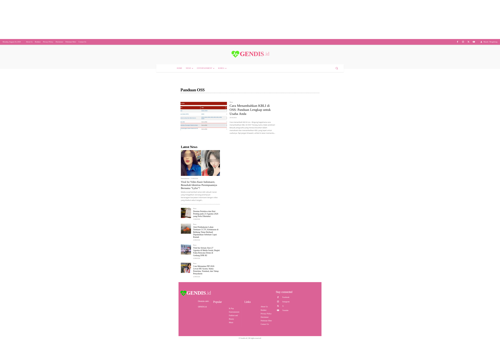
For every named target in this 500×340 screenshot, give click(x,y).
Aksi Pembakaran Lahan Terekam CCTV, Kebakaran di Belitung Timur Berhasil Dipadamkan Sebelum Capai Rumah (205, 252)
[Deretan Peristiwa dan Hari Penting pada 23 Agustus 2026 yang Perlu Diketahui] (186, 233)
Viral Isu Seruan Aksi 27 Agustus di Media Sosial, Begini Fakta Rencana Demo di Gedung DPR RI (206, 272)
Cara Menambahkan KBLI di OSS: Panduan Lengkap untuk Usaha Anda (250, 130)
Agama (198, 119)
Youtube (285, 331)
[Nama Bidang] (187, 119)
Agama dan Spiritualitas (250, 119)
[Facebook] (457, 62)
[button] (337, 88)
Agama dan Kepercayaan (229, 119)
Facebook (285, 317)
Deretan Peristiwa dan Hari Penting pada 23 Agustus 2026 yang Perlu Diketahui (205, 234)
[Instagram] (463, 62)
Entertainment (185, 198)
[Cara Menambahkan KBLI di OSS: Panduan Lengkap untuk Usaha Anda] (203, 137)
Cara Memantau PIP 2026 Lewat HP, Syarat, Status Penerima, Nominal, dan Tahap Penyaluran (206, 290)
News (231, 122)
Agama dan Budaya (211, 119)
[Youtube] (474, 62)
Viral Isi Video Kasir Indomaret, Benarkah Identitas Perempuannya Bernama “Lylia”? (199, 205)
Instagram (286, 322)
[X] (468, 62)
